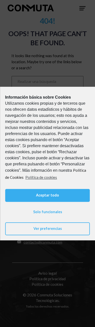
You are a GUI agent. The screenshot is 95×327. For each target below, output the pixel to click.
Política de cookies (41, 177)
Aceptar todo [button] (47, 195)
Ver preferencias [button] (47, 229)
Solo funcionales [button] (47, 212)
